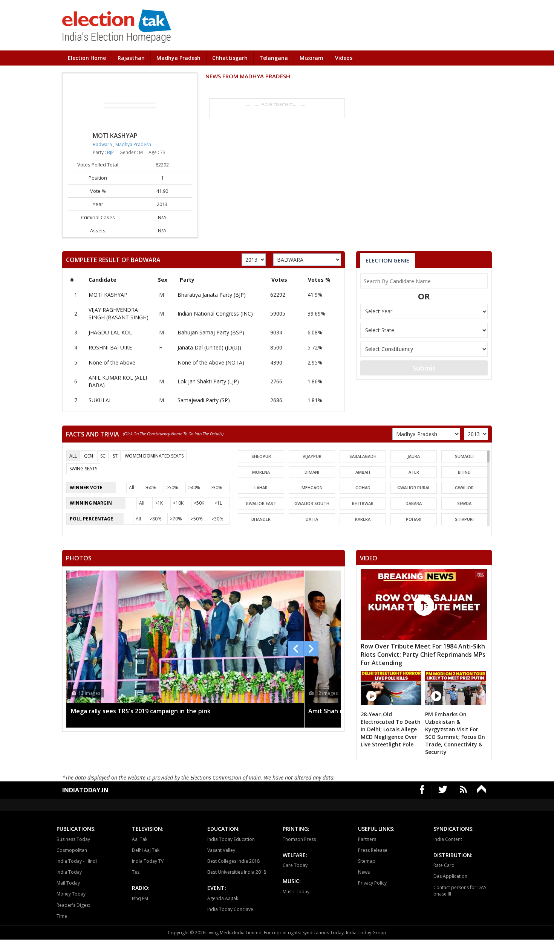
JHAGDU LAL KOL (110, 332)
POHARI (413, 519)
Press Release (372, 850)
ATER (414, 472)
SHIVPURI (464, 519)
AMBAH (362, 472)
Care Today (295, 865)
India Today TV (148, 861)
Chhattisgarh (230, 57)
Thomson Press (299, 839)
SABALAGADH (362, 456)
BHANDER (261, 519)
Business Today (73, 839)
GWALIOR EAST (261, 503)
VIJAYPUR (312, 456)
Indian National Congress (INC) (215, 313)
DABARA (414, 503)
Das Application (450, 876)
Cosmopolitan (72, 850)
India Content (447, 839)
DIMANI (312, 472)
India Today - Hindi (77, 861)
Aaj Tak (139, 839)
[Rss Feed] (463, 792)
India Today (69, 872)
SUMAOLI (464, 456)
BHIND (464, 472)
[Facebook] (422, 792)
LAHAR (261, 487)
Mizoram (311, 57)
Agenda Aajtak (222, 898)
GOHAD (362, 487)
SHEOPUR (261, 456)
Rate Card (444, 865)
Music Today (296, 891)
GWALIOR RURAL (413, 487)
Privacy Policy (372, 883)
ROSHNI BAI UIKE (110, 347)
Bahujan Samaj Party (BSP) (211, 332)
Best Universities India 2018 (236, 872)
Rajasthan (131, 57)
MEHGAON (312, 487)
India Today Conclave (230, 909)
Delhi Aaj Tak (145, 850)
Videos (343, 57)
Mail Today (68, 883)
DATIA (312, 519)
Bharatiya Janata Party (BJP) (212, 294)
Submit (424, 367)
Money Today (71, 894)
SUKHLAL (100, 400)
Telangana (273, 57)
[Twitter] (443, 792)
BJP (110, 152)
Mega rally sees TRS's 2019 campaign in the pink (141, 711)
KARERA (362, 519)
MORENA (261, 472)
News (364, 872)
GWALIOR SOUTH (311, 503)
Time (62, 916)
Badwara (103, 144)
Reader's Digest (73, 905)
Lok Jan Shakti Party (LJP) (208, 381)
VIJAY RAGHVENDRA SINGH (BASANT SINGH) (118, 313)
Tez (135, 872)
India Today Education (231, 839)
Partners (367, 839)
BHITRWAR (362, 503)
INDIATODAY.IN (85, 790)
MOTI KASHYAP (108, 294)
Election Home (87, 57)
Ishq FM (140, 898)
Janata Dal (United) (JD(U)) (209, 347)
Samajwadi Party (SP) (204, 400)
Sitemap (366, 861)
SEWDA (464, 503)
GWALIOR (464, 487)
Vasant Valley (221, 850)
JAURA (413, 456)
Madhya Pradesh (178, 57)
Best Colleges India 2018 (233, 861)
